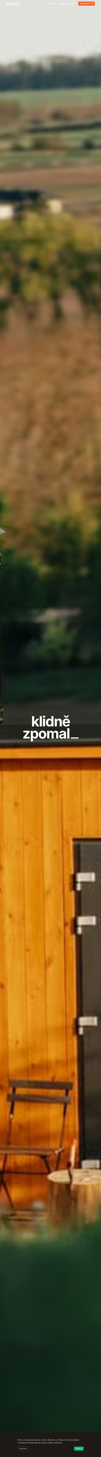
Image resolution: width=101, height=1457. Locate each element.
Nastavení (23, 1448)
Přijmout (79, 1448)
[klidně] (12, 3)
